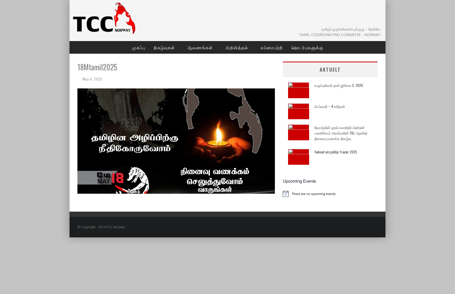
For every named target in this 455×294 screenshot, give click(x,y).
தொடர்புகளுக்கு (307, 47)
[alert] (330, 194)
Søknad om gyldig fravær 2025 (335, 152)
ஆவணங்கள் (200, 47)
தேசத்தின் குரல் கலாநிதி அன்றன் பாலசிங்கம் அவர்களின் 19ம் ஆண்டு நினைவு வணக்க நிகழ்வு (340, 132)
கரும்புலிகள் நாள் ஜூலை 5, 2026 (338, 85)
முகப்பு (138, 47)
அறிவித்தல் (236, 47)
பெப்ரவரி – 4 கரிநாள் (329, 106)
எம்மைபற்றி (272, 47)
